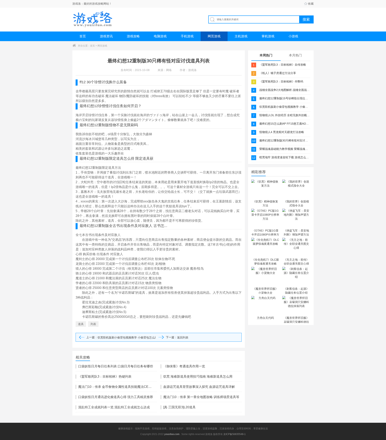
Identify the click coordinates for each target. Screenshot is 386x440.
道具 (81, 324)
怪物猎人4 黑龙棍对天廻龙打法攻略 (281, 132)
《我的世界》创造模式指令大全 (296, 203)
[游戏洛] (92, 19)
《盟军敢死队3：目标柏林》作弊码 (281, 81)
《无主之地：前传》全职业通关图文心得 (296, 261)
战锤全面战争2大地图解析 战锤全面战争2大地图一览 (284, 89)
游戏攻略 (133, 36)
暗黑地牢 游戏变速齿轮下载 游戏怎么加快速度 (284, 157)
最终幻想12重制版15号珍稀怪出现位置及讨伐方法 (284, 98)
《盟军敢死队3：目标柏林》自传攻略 (282, 64)
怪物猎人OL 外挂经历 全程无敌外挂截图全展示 (284, 115)
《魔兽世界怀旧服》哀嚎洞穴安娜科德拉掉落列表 (296, 319)
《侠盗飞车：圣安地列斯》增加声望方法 (296, 232)
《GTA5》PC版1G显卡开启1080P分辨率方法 (265, 232)
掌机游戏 (268, 36)
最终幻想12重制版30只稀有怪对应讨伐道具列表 (284, 140)
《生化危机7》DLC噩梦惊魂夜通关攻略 (265, 261)
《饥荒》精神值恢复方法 (265, 203)
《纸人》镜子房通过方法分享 (277, 73)
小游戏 (293, 36)
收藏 (311, 3)
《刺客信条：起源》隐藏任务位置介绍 (296, 290)
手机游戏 (187, 36)
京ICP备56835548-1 (234, 434)
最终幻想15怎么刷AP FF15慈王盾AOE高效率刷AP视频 (284, 123)
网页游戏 (214, 36)
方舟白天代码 (265, 317)
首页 (82, 36)
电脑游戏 (160, 36)
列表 (93, 324)
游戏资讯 (106, 36)
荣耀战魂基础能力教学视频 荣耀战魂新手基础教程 (284, 148)
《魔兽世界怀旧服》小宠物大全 (265, 290)
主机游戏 (241, 36)
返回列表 (182, 337)
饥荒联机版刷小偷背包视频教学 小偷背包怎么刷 (126, 337)
